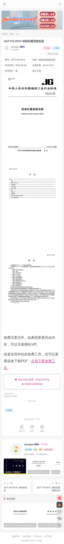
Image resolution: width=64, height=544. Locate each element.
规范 (12, 34)
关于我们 (48, 536)
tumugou (15, 46)
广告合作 (37, 536)
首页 (6, 34)
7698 (29, 449)
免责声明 (27, 536)
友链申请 (16, 536)
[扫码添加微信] (60, 518)
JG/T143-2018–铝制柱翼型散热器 (24, 41)
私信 (57, 48)
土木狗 (39, 540)
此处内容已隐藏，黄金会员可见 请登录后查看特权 (33, 381)
